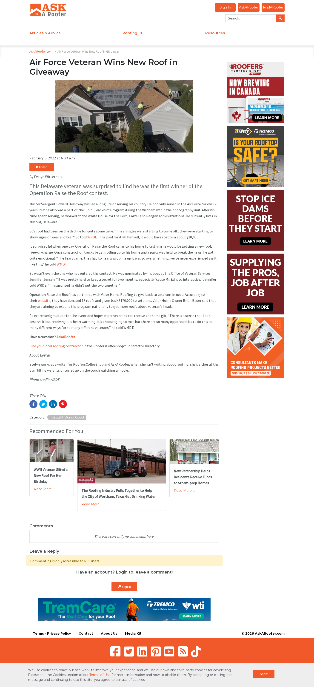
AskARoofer (248, 7)
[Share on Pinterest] (63, 404)
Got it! (264, 674)
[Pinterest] (156, 651)
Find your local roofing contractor (56, 346)
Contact (86, 633)
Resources (215, 33)
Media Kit (133, 633)
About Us (109, 633)
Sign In (225, 7)
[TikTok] (196, 651)
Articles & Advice (45, 33)
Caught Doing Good (67, 417)
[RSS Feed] (183, 651)
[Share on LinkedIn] (53, 404)
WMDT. (62, 264)
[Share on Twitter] (43, 404)
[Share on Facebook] (33, 404)
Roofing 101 (133, 33)
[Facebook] (115, 651)
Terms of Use (100, 675)
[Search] (280, 18)
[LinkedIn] (142, 651)
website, (44, 300)
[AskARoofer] (48, 10)
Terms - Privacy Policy (52, 633)
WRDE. (92, 237)
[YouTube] (169, 651)
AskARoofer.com (40, 51)
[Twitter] (129, 651)
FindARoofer (273, 7)
